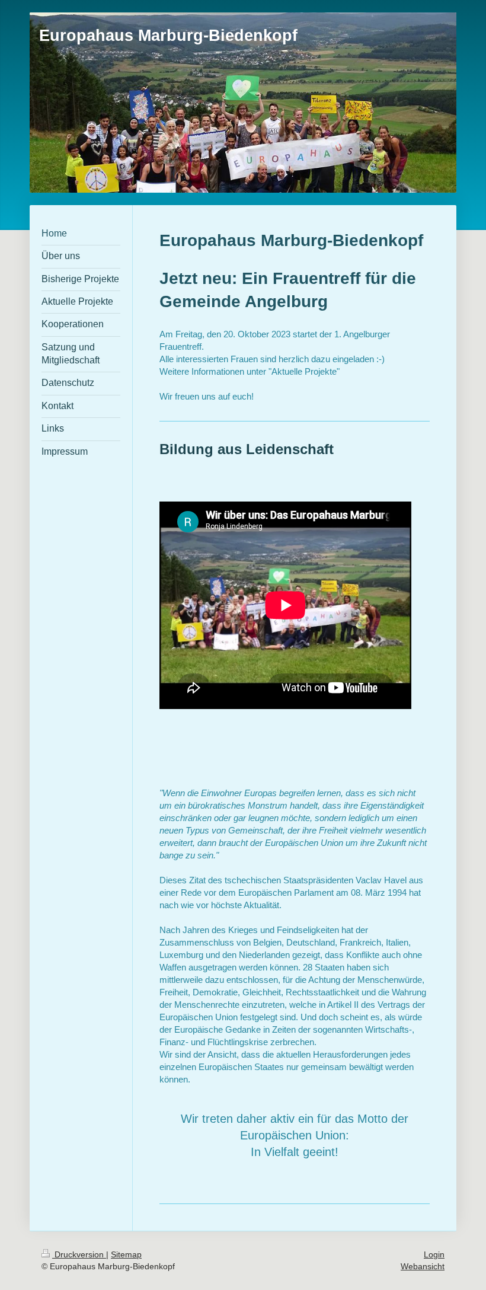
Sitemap (126, 1254)
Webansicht (423, 1266)
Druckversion (79, 1254)
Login (434, 1254)
